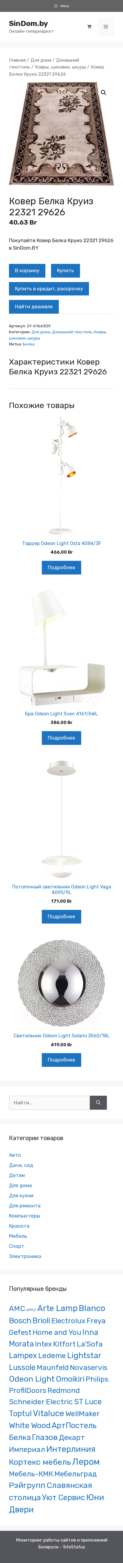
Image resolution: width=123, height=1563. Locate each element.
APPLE (31, 1310)
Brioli (41, 1320)
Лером (86, 1462)
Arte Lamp (57, 1308)
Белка (29, 344)
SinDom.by (28, 23)
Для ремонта (25, 1206)
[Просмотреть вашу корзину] (89, 27)
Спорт (16, 1246)
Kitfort (64, 1344)
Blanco (92, 1308)
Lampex (23, 1355)
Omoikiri (70, 1378)
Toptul (20, 1413)
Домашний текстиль (72, 331)
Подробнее (61, 567)
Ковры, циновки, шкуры (60, 67)
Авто (15, 1155)
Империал (27, 1449)
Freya (96, 1320)
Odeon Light (32, 1379)
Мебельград (75, 1473)
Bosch (20, 1320)
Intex (43, 1344)
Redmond (63, 1390)
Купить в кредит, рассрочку (49, 289)
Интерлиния (71, 1449)
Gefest (20, 1332)
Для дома (40, 60)
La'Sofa (90, 1344)
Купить (65, 270)
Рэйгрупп (27, 1485)
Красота (19, 1226)
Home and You (57, 1332)
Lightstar (84, 1355)
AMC (17, 1308)
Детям (17, 1175)
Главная (17, 60)
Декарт (72, 1437)
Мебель (18, 1236)
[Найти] (98, 1103)
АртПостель (74, 1425)
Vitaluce (48, 1413)
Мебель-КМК (31, 1473)
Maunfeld (53, 1367)
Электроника (25, 1256)
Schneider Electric (41, 1401)
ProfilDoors (27, 1390)
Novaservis (88, 1367)
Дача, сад (21, 1165)
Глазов (45, 1437)
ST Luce (88, 1401)
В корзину (27, 270)
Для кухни (21, 1195)
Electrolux (68, 1320)
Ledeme (52, 1355)
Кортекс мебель (40, 1462)
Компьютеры (24, 1216)
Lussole (22, 1367)
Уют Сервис (63, 1497)
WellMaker (82, 1413)
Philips (97, 1379)
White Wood (29, 1425)
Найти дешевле (34, 306)
